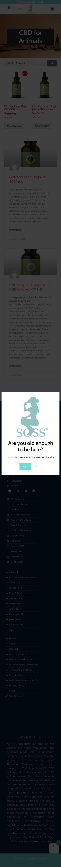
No (36, 466)
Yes (25, 466)
